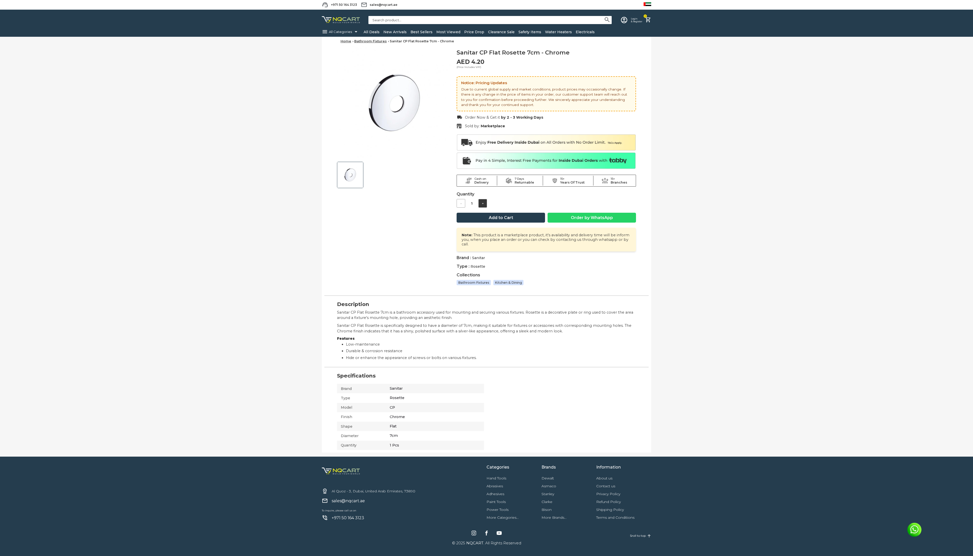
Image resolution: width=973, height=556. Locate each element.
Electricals (585, 32)
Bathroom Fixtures (370, 41)
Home (346, 41)
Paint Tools (496, 501)
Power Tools (497, 509)
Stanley (547, 494)
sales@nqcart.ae (383, 5)
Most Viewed (448, 32)
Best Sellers (421, 32)
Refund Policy (608, 501)
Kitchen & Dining (508, 282)
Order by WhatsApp (592, 217)
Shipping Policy (610, 509)
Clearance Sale (501, 32)
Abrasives (494, 486)
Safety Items (529, 32)
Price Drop (474, 32)
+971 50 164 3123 (344, 5)
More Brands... (554, 517)
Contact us (605, 486)
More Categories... (502, 517)
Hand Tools (496, 478)
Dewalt (547, 478)
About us (604, 478)
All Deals (372, 32)
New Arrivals (395, 32)
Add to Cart (501, 217)
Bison (546, 509)
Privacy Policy (608, 494)
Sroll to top (640, 535)
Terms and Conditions (615, 517)
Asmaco (548, 486)
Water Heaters (558, 32)
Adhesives (495, 494)
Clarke (546, 501)
